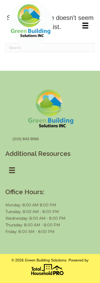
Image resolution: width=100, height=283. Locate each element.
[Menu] (85, 25)
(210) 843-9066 (26, 139)
